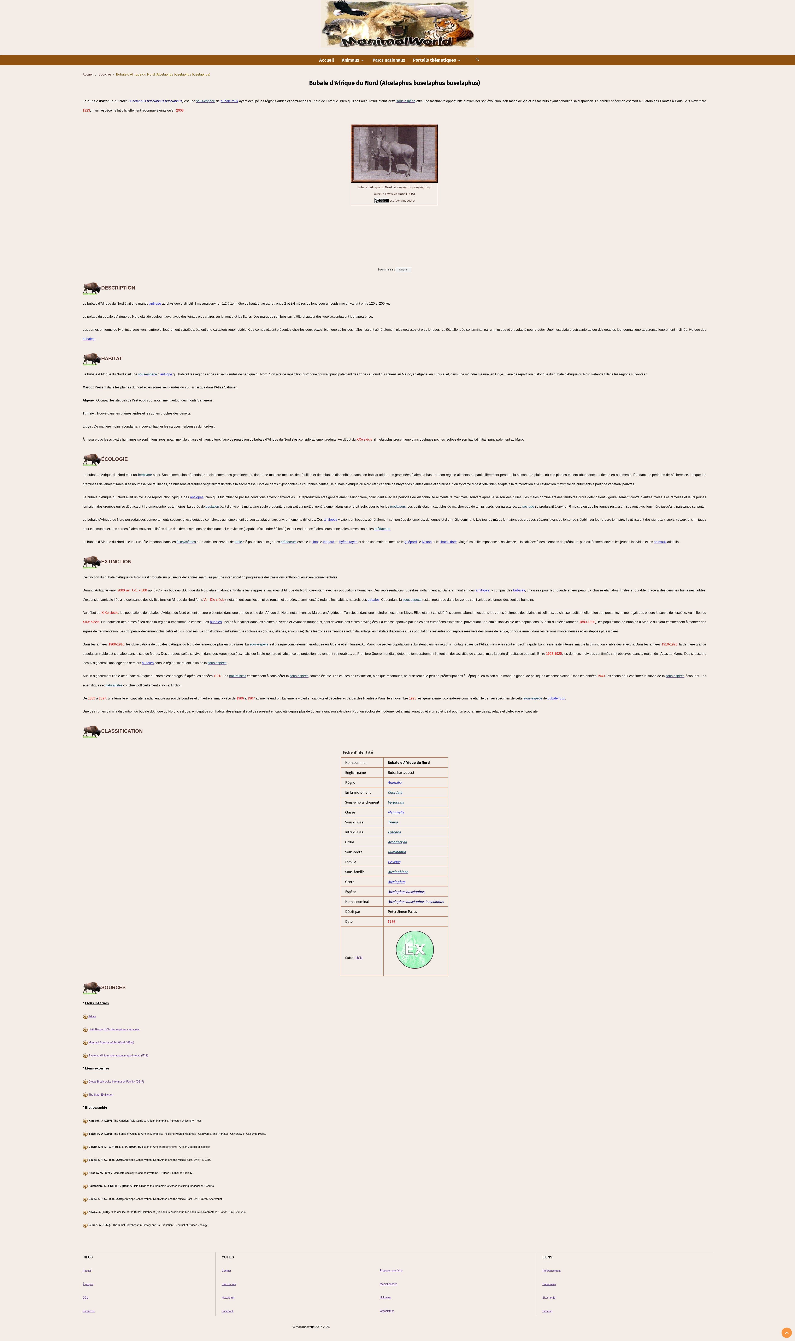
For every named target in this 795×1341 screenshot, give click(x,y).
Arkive (92, 1016)
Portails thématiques (435, 60)
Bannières (89, 1311)
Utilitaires (385, 1297)
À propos (88, 1284)
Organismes (387, 1310)
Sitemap (547, 1311)
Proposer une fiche (391, 1270)
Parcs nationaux (389, 60)
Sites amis (548, 1297)
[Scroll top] (787, 1333)
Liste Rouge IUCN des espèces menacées (114, 1029)
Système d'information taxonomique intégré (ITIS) (118, 1055)
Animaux (351, 60)
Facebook (228, 1311)
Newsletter (228, 1297)
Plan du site (229, 1284)
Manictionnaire (388, 1284)
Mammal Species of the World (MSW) (111, 1042)
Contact (226, 1270)
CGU (85, 1297)
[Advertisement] (394, 235)
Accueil (326, 60)
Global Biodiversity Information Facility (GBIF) (116, 1081)
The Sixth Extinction (101, 1094)
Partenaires (549, 1284)
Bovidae (104, 74)
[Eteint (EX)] (415, 948)
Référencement (551, 1270)
